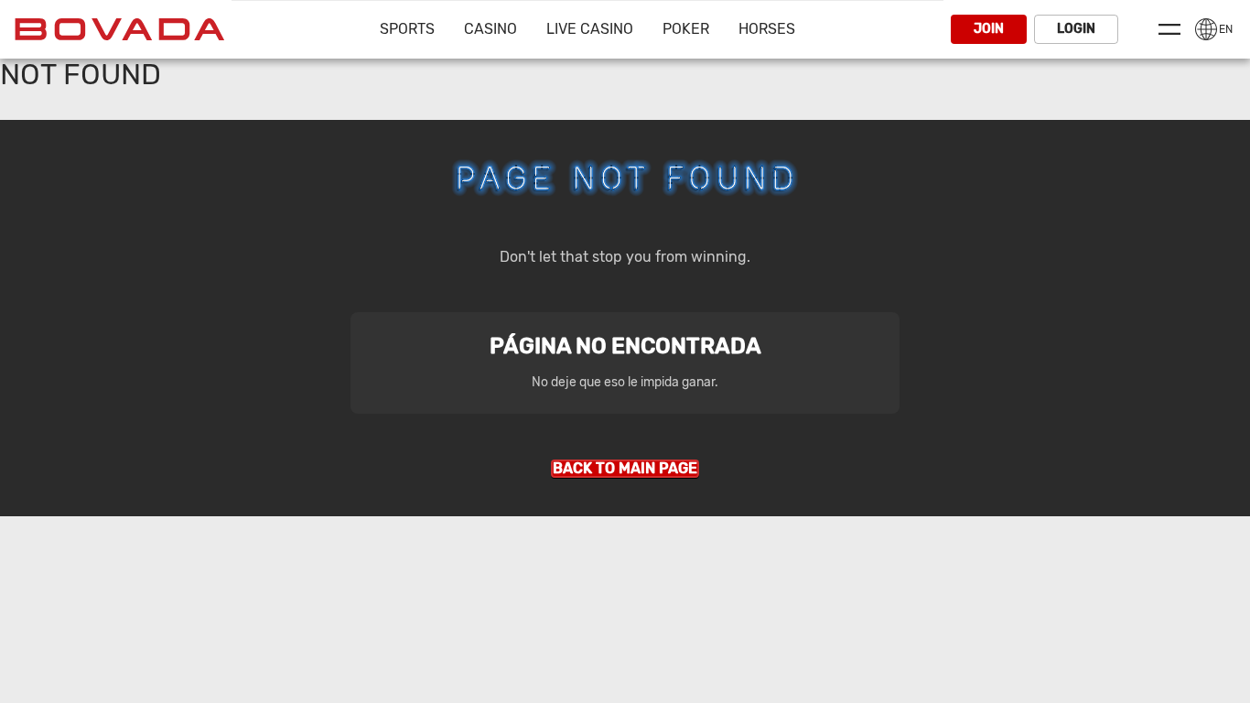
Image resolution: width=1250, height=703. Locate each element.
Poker (686, 29)
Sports (407, 29)
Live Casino (589, 29)
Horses (766, 29)
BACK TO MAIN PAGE (625, 468)
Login (1076, 29)
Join (989, 29)
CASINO (490, 29)
